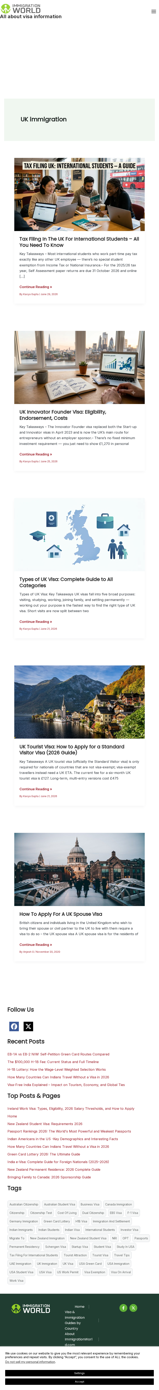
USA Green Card (90, 1263)
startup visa (80, 1246)
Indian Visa (72, 1229)
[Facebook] (123, 1308)
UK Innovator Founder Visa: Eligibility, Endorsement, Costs (62, 415)
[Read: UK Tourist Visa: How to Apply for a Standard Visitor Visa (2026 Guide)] (79, 702)
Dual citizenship (93, 1213)
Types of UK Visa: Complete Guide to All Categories (66, 582)
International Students (100, 1229)
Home (12, 1116)
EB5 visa (116, 1213)
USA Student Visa (21, 1272)
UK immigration (47, 1263)
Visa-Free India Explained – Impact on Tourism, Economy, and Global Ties (66, 1085)
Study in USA (125, 1246)
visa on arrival (121, 1272)
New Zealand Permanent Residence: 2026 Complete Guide (53, 1169)
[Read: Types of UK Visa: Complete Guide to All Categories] (79, 534)
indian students (49, 1229)
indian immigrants (21, 1229)
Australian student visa (59, 1204)
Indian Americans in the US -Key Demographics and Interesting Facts (62, 1139)
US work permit (67, 1272)
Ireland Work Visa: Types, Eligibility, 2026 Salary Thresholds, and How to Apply (70, 1108)
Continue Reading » (35, 287)
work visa (16, 1280)
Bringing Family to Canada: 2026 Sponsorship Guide (49, 1177)
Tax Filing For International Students (34, 1255)
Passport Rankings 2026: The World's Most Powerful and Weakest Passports (69, 1131)
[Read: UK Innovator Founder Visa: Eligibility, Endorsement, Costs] (79, 367)
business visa (90, 1204)
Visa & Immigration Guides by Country (75, 1320)
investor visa (129, 1229)
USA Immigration (118, 1263)
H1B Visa (81, 1221)
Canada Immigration (118, 1204)
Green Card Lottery (57, 1221)
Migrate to (17, 1238)
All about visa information (31, 16)
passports (141, 1238)
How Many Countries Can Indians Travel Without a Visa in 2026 (58, 1077)
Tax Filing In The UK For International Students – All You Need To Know (79, 242)
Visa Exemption (94, 1272)
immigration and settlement (111, 1221)
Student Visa (102, 1246)
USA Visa (45, 1272)
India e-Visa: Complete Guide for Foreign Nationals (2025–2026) (58, 1162)
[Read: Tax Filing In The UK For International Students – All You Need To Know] (79, 194)
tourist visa (100, 1255)
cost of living (67, 1213)
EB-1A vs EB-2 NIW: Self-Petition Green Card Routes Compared (58, 1054)
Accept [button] (79, 1381)
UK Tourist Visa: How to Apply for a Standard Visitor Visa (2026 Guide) (71, 749)
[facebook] (14, 1026)
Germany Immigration (24, 1221)
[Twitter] (133, 1308)
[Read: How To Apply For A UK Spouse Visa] (79, 869)
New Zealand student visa (88, 1238)
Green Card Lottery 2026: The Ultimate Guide (43, 1154)
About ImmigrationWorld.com (78, 1339)
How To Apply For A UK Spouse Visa (60, 914)
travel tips (122, 1255)
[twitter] (28, 1026)
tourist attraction (75, 1255)
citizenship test (41, 1213)
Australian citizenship (24, 1204)
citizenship (17, 1213)
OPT (126, 1238)
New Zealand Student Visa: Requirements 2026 (44, 1124)
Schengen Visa (55, 1246)
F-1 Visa (133, 1213)
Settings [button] (79, 1373)
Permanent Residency (25, 1246)
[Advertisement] (79, 54)
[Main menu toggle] (153, 11)
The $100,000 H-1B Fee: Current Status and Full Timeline (53, 1062)
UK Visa (68, 1263)
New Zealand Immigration (47, 1238)
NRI (114, 1238)
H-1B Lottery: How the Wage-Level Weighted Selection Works (56, 1069)
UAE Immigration (20, 1263)
